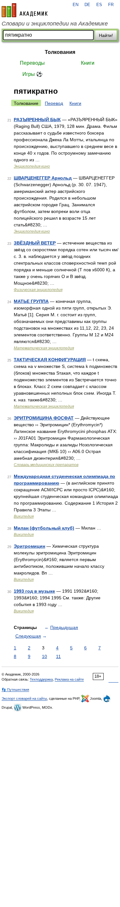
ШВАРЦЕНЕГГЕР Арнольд (43, 177)
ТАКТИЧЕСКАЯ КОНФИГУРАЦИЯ (50, 359)
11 (58, 656)
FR (111, 5)
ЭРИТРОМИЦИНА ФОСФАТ (44, 418)
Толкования (60, 52)
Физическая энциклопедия (38, 290)
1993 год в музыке (34, 591)
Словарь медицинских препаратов (46, 465)
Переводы (32, 63)
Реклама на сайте (69, 679)
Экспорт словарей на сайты (24, 698)
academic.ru (25, 10)
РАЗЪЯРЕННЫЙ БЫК (37, 119)
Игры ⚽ (32, 74)
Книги (87, 63)
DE (87, 5)
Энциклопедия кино (32, 166)
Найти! (106, 35)
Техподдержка (41, 679)
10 (44, 656)
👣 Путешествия (15, 689)
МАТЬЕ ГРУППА (31, 301)
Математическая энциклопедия (44, 348)
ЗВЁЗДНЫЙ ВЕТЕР (35, 242)
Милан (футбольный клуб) (44, 527)
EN (75, 5)
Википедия (24, 516)
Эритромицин (29, 546)
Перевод (54, 103)
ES (99, 5)
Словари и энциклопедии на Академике (55, 23)
